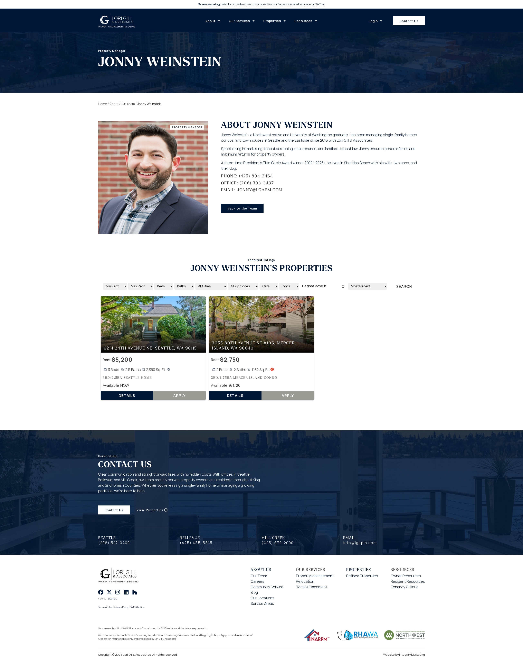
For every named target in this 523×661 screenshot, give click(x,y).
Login (373, 21)
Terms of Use (105, 607)
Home (102, 104)
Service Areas (262, 603)
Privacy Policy (121, 607)
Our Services (239, 21)
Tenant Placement (311, 586)
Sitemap (112, 598)
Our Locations (262, 597)
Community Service (267, 586)
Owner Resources (406, 575)
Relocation (305, 581)
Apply (179, 395)
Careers (257, 581)
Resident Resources (408, 581)
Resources (303, 21)
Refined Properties (362, 575)
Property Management (315, 575)
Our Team (128, 104)
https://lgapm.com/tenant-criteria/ (233, 635)
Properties (272, 21)
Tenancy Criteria (404, 586)
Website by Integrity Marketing (404, 655)
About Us (261, 569)
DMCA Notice (137, 607)
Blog (254, 592)
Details (127, 395)
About (211, 21)
